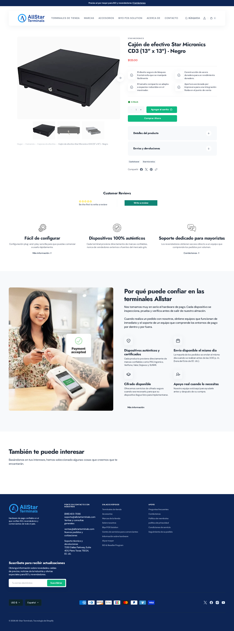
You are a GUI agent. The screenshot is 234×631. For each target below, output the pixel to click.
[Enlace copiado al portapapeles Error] (156, 169)
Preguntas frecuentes (158, 509)
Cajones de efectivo (46, 144)
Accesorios (107, 514)
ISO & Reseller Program (112, 545)
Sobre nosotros (109, 522)
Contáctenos (139, 3)
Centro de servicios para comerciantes (120, 531)
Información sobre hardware (115, 536)
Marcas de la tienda (111, 518)
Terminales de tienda (112, 509)
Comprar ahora (152, 118)
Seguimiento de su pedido (160, 531)
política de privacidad (158, 522)
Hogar (20, 144)
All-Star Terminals (24, 620)
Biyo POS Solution (110, 527)
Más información (135, 407)
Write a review (141, 202)
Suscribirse (56, 582)
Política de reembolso (158, 518)
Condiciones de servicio (159, 527)
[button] (192, 18)
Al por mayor (108, 540)
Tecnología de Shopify (43, 620)
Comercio (30, 144)
